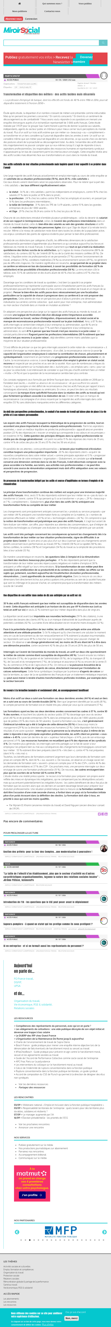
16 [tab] (86, 1260)
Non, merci (71, 1318)
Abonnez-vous (13, 18)
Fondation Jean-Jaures (27, 84)
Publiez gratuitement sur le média (36, 1145)
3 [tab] (29, 1260)
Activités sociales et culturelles (16, 1286)
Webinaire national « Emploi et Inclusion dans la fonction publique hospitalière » (63, 1104)
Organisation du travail (46, 814)
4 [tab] (34, 1260)
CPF (16, 87)
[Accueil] (21, 31)
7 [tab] (47, 1260)
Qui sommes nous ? (52, 3)
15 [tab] (81, 1260)
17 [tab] (90, 1260)
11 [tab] (64, 1260)
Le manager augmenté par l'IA (38, 1114)
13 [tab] (73, 1260)
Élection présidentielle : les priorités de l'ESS (45, 1117)
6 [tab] (42, 1260)
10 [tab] (60, 1260)
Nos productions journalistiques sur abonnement (43, 1148)
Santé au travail (60, 929)
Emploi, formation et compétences (19, 814)
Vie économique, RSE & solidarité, (33, 1004)
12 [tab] (68, 1260)
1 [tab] (21, 1260)
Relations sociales (66, 857)
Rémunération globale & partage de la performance (26, 1302)
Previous (17, 1242)
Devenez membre (83, 59)
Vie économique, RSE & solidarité (18, 1308)
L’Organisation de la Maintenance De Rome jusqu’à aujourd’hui (50, 1038)
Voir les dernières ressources (33, 1084)
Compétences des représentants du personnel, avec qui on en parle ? (53, 1025)
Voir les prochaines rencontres (34, 1124)
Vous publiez (85, 3)
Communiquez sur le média (33, 1158)
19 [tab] (99, 1260)
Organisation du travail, (27, 1000)
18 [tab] (94, 1260)
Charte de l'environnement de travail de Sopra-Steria (43, 1042)
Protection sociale (11, 1296)
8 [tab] (51, 1260)
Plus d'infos (47, 1324)
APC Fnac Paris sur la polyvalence (33, 1061)
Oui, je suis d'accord (75, 1312)
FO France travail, (24, 978)
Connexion (31, 18)
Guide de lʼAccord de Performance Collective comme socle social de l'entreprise (57, 1058)
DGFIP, (18, 982)
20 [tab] (103, 1260)
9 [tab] (55, 1260)
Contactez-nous (52, 11)
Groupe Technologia (86, 929)
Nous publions (19, 11)
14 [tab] (77, 1260)
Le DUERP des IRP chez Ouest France (36, 1035)
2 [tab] (25, 1260)
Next (104, 1242)
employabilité (25, 87)
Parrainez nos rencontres (31, 1151)
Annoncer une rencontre (31, 1127)
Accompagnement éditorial (32, 1154)
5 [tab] (38, 1260)
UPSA (17, 985)
